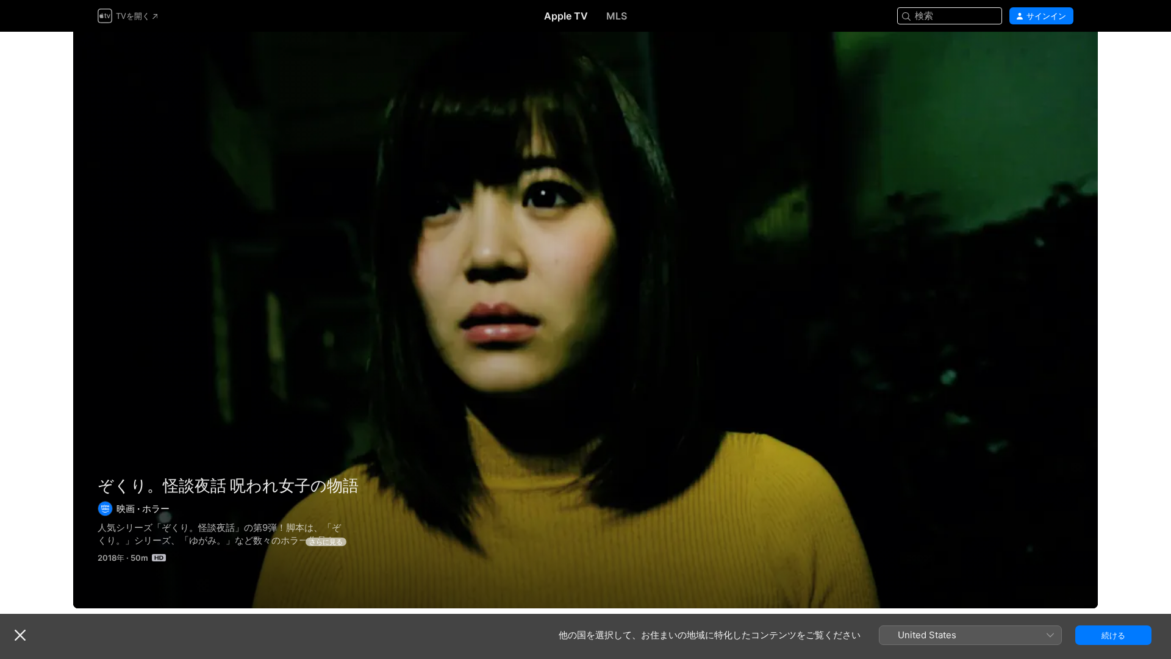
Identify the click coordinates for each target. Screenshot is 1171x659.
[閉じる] (20, 635)
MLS (616, 16)
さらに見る (326, 542)
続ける (1113, 635)
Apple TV (566, 16)
